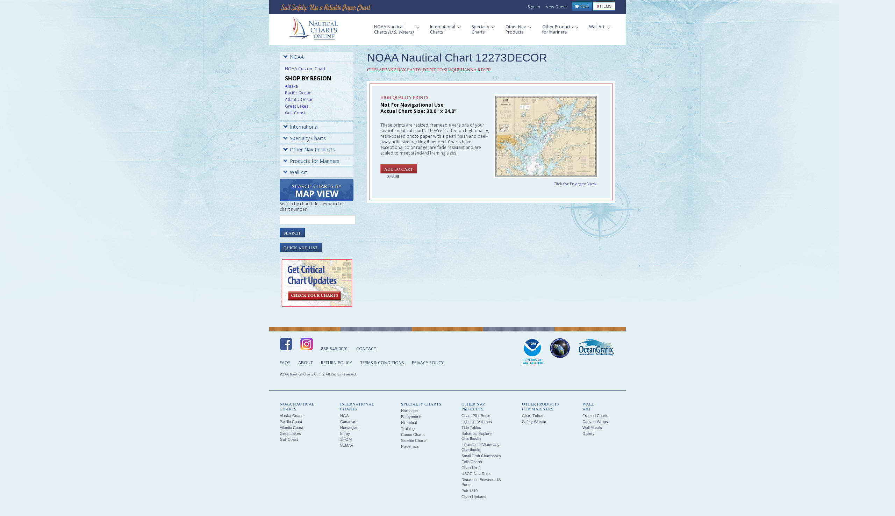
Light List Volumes (476, 422)
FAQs (285, 363)
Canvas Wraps (595, 422)
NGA (344, 416)
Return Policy (336, 363)
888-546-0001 (334, 349)
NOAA (297, 56)
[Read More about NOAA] (532, 352)
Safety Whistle (534, 422)
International (304, 126)
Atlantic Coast (291, 427)
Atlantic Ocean (299, 99)
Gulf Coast (295, 113)
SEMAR (346, 445)
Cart (584, 6)
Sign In (534, 7)
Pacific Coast (291, 422)
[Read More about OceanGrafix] (596, 348)
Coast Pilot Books (476, 416)
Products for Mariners (314, 161)
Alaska (291, 86)
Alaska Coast (291, 416)
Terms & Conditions (382, 363)
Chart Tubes (532, 416)
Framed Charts (595, 416)
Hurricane (409, 411)
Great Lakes (296, 106)
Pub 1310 (469, 491)
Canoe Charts (413, 434)
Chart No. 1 (471, 468)
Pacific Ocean (298, 93)
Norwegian (349, 427)
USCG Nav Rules (476, 474)
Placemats (410, 446)
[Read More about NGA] (560, 348)
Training (408, 429)
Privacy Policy (428, 363)
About (305, 363)
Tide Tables (471, 427)
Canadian (348, 422)
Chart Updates (473, 497)
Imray (345, 433)
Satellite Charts (414, 440)
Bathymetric (411, 417)
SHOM (346, 439)
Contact (366, 349)
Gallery (588, 433)
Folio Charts (471, 462)
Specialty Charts (308, 138)
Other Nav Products (312, 149)
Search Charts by (317, 191)
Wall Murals (592, 427)
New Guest (556, 7)
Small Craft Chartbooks (481, 456)
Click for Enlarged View (574, 183)
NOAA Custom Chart (305, 69)
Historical (409, 423)
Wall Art (298, 172)
